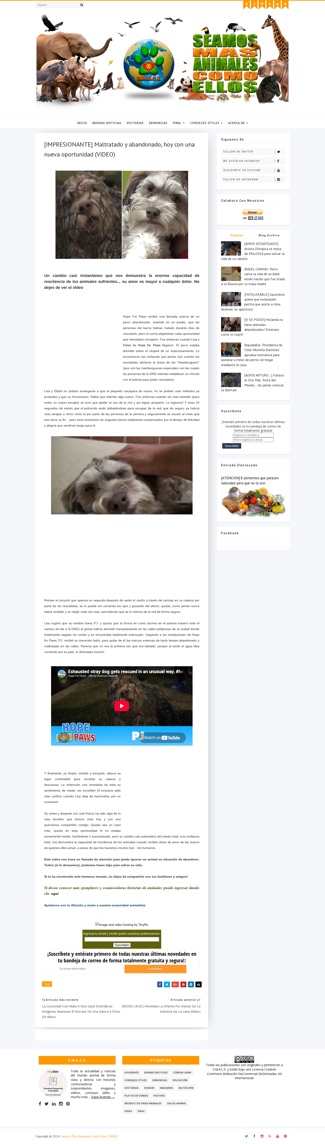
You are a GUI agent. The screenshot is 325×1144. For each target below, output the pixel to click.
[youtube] (277, 5)
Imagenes (166, 1087)
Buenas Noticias (106, 123)
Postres (159, 1095)
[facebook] (254, 5)
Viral (177, 123)
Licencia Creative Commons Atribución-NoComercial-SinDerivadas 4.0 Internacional (244, 1073)
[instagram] (262, 5)
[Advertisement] (83, 347)
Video (128, 1111)
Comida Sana (182, 1072)
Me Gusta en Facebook (241, 160)
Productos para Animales (143, 1103)
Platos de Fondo (136, 1095)
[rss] (269, 5)
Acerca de (236, 123)
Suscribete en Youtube (242, 170)
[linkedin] (54, 1103)
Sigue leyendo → (103, 1097)
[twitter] (246, 5)
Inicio (82, 123)
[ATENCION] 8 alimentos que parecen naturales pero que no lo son (250, 480)
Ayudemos (131, 1072)
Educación (180, 1080)
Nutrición (186, 1087)
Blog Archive (269, 235)
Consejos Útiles (205, 123)
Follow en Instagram (240, 179)
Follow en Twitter (238, 151)
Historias (135, 123)
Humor (149, 1087)
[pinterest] (285, 5)
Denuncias (158, 123)
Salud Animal (176, 1103)
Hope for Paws (149, 345)
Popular (237, 235)
